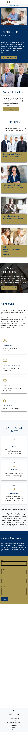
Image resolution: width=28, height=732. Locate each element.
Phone (3, 578)
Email (3, 569)
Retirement (14, 727)
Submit (5, 599)
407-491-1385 (16, 714)
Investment (14, 729)
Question (4, 587)
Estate (14, 731)
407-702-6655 (16, 713)
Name (3, 560)
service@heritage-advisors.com (14, 722)
